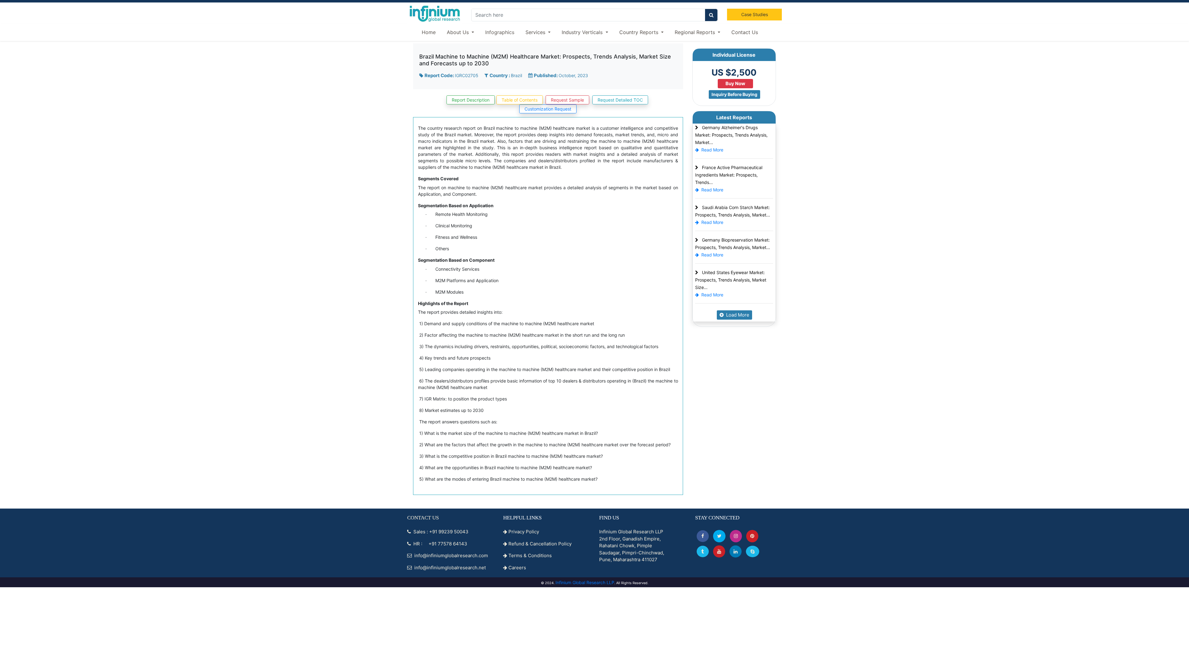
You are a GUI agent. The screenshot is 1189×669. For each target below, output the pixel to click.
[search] (711, 15)
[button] (703, 536)
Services (536, 32)
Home (429, 32)
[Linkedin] (736, 551)
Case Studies (754, 14)
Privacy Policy (523, 532)
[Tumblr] (703, 551)
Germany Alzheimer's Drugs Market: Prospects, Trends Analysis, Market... (731, 135)
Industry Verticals (583, 32)
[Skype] (752, 551)
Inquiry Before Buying (734, 94)
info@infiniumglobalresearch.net (449, 568)
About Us (458, 32)
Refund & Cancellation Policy (539, 544)
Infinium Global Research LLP (584, 582)
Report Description (471, 100)
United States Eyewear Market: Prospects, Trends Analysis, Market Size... (730, 280)
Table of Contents (520, 100)
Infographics (499, 32)
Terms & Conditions (529, 555)
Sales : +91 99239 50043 (440, 532)
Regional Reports (695, 32)
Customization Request (548, 109)
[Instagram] (736, 536)
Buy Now (735, 83)
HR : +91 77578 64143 (439, 544)
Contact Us (744, 32)
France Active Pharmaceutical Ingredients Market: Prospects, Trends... (728, 175)
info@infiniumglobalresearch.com (450, 555)
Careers (516, 568)
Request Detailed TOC (620, 100)
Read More (712, 149)
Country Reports (639, 32)
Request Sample (567, 100)
